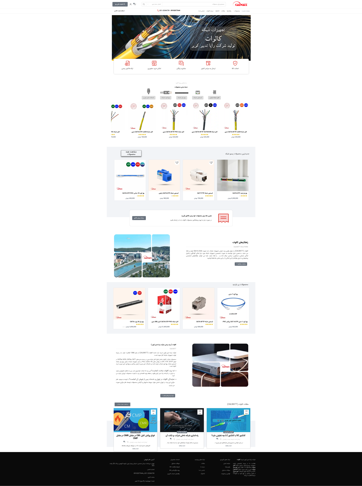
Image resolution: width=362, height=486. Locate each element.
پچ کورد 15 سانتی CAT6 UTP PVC (133, 193)
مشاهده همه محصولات (131, 153)
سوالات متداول (226, 470)
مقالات (203, 463)
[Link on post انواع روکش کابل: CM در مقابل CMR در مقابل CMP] (135, 420)
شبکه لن (180, 432)
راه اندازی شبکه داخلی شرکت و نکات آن (182, 435)
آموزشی (231, 432)
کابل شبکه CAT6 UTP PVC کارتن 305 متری (165, 322)
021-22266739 (164, 10)
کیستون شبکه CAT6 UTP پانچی (169, 193)
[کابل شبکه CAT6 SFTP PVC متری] (173, 116)
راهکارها (184, 432)
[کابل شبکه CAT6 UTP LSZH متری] (142, 116)
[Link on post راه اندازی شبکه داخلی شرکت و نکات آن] (182, 420)
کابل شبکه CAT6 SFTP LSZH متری (236, 132)
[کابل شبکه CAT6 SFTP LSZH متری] (236, 116)
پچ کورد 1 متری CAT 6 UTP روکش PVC (235, 322)
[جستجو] (144, 4)
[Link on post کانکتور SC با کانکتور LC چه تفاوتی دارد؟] (228, 420)
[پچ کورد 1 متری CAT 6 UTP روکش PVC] (233, 304)
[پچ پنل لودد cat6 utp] (233, 175)
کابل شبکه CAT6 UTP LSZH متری (142, 132)
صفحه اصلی (226, 463)
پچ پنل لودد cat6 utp (240, 193)
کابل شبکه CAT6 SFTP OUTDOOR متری (204, 132)
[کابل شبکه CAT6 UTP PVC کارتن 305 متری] (164, 304)
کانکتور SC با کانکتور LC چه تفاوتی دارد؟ (228, 435)
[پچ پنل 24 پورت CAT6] (129, 304)
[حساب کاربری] (130, 4)
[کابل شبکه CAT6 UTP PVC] (111, 116)
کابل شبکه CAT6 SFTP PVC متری (173, 132)
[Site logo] (240, 4)
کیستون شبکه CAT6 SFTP (204, 322)
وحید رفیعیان (226, 439)
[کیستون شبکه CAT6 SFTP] (198, 304)
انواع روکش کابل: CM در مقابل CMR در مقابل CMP (135, 437)
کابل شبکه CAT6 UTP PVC (111, 132)
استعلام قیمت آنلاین (119, 11)
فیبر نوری (226, 432)
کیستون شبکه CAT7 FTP (205, 193)
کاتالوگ (203, 474)
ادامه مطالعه (228, 446)
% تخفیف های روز (120, 4)
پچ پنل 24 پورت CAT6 (137, 322)
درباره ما (202, 467)
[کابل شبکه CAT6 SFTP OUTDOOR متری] (205, 116)
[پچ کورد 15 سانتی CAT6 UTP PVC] (130, 175)
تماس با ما (202, 470)
